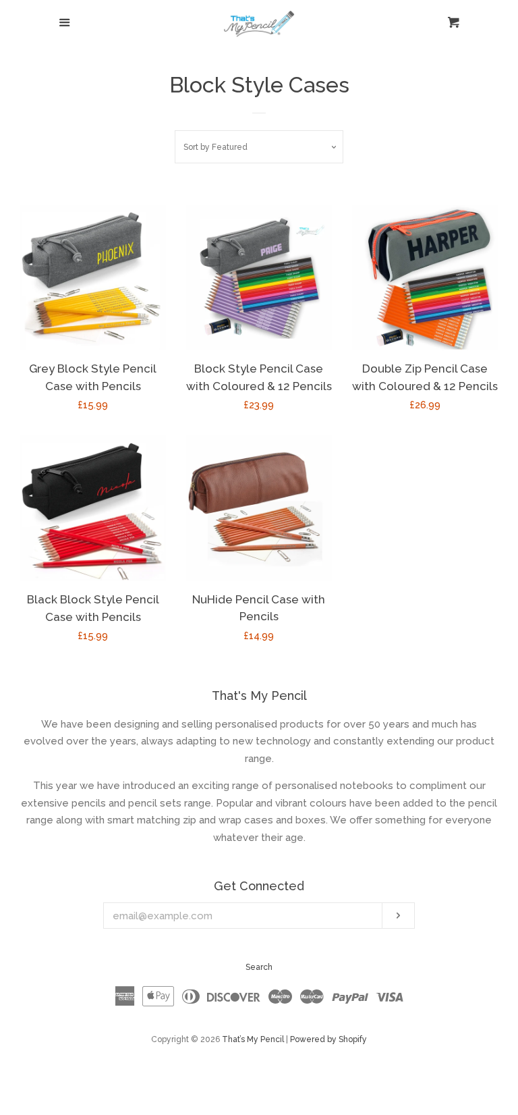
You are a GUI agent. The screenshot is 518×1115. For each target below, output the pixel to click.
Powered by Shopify (328, 1039)
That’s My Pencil (253, 1039)
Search (259, 967)
